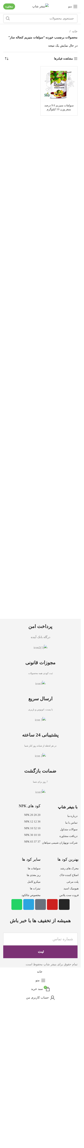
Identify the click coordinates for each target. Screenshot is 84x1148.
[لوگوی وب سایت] (40, 6)
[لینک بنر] (40, 761)
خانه (75, 31)
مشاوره (9, 6)
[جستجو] (7, 18)
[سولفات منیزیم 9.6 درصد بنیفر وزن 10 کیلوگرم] (59, 85)
